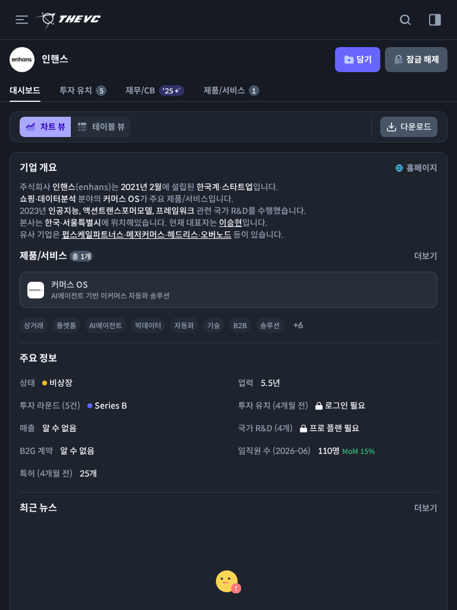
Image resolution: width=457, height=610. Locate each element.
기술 (213, 325)
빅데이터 (148, 325)
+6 (298, 325)
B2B (240, 325)
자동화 (184, 325)
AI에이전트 (105, 325)
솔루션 (270, 325)
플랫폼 (66, 325)
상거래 (33, 325)
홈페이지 (421, 168)
